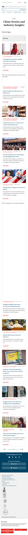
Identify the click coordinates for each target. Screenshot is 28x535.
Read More (5, 70)
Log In (19, 2)
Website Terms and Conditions (7, 475)
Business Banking (8, 86)
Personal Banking (13, 332)
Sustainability (5, 301)
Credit (4, 56)
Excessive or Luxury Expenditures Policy (9, 485)
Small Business (14, 88)
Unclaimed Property (5, 482)
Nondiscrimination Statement (7, 478)
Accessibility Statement (6, 476)
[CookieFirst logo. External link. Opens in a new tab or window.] (1, 520)
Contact (24, 12)
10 (16, 449)
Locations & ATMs (17, 12)
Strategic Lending (6, 151)
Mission (11, 151)
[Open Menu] (25, 2)
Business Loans (11, 301)
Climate (4, 429)
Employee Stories (6, 184)
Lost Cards (9, 12)
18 (20, 449)
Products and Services (7, 88)
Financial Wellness (9, 56)
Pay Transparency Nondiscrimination (8, 479)
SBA (4, 86)
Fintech (3, 12)
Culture (11, 184)
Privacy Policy (4, 484)
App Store (15, 464)
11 (17, 449)
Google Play (15, 468)
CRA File (3, 481)
